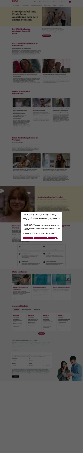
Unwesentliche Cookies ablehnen (41, 238)
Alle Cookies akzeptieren (28, 238)
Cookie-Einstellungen (53, 238)
